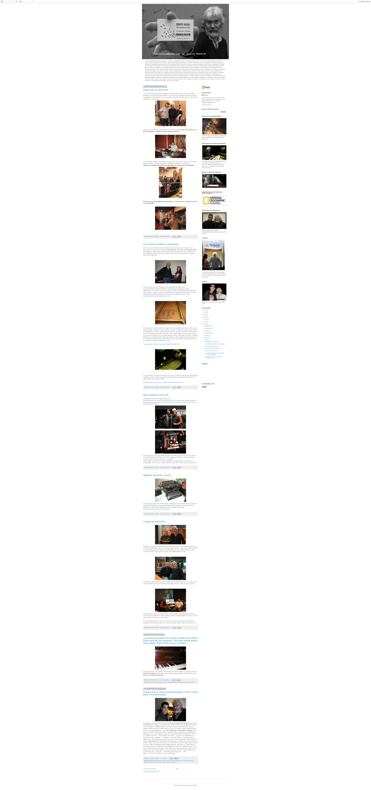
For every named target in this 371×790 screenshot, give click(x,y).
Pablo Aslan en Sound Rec (155, 90)
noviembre (208, 328)
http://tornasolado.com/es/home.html (173, 382)
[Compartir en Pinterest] (180, 237)
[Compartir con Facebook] (179, 237)
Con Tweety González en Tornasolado (161, 244)
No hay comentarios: (165, 236)
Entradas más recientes (150, 769)
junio (206, 337)
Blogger (195, 785)
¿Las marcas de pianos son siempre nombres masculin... (214, 353)
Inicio (177, 769)
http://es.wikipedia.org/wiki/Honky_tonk (159, 340)
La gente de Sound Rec (154, 521)
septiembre (208, 333)
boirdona (188, 760)
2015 (205, 315)
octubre (207, 330)
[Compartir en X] (177, 237)
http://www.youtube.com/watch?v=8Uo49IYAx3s (166, 344)
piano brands (183, 682)
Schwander (173, 762)
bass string (183, 760)
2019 (205, 310)
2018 (205, 313)
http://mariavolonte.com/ (190, 462)
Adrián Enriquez (152, 760)
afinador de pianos (162, 682)
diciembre (208, 326)
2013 (205, 319)
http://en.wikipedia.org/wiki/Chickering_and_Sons (157, 296)
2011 (205, 324)
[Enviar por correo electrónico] (173, 237)
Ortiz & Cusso (158, 762)
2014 (205, 317)
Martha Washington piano (174, 682)
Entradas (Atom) (155, 771)
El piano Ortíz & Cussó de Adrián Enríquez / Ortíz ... (213, 357)
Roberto (206, 95)
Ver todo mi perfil (206, 104)
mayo (206, 339)
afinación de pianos (153, 682)
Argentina (177, 760)
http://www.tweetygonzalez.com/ (153, 382)
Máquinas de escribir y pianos (157, 475)
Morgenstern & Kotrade (149, 762)
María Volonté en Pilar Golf (155, 395)
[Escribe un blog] (175, 237)
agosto (207, 335)
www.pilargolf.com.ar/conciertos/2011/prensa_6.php (160, 400)
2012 (205, 322)
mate (192, 760)
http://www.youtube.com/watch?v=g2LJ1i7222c (156, 509)
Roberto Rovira (190, 682)
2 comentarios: (163, 758)
